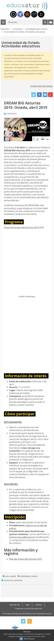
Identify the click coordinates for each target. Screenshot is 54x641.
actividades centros (29, 576)
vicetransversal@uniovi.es (22, 537)
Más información (29, 639)
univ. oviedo (10, 576)
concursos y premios (13, 580)
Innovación (17, 29)
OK (21, 639)
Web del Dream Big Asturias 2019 (25, 559)
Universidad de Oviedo (41, 86)
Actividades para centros (36, 29)
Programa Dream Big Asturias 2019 (21, 227)
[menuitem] (13, 14)
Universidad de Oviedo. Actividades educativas (24, 32)
